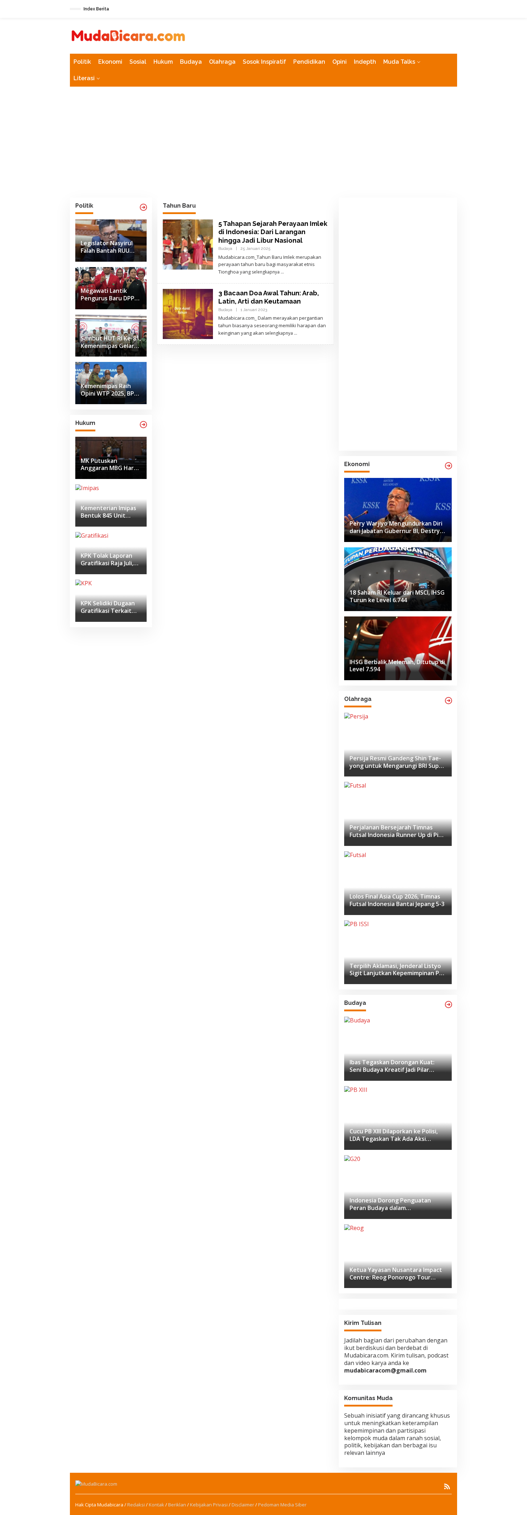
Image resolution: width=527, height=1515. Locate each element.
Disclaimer (243, 1504)
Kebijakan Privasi (209, 1504)
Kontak (156, 1504)
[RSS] (447, 1486)
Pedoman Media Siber (282, 1504)
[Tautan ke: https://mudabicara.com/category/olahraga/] (448, 700)
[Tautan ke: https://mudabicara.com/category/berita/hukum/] (143, 424)
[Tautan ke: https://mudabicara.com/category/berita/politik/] (143, 207)
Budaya (225, 248)
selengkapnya (266, 272)
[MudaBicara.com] (128, 35)
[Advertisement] (263, 142)
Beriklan (177, 1504)
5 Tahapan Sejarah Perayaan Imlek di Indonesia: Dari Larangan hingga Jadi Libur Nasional (272, 232)
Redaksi (136, 1504)
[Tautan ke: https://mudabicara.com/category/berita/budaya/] (448, 1004)
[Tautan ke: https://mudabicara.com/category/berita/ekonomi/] (448, 465)
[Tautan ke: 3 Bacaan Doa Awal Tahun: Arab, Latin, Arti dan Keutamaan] (188, 313)
